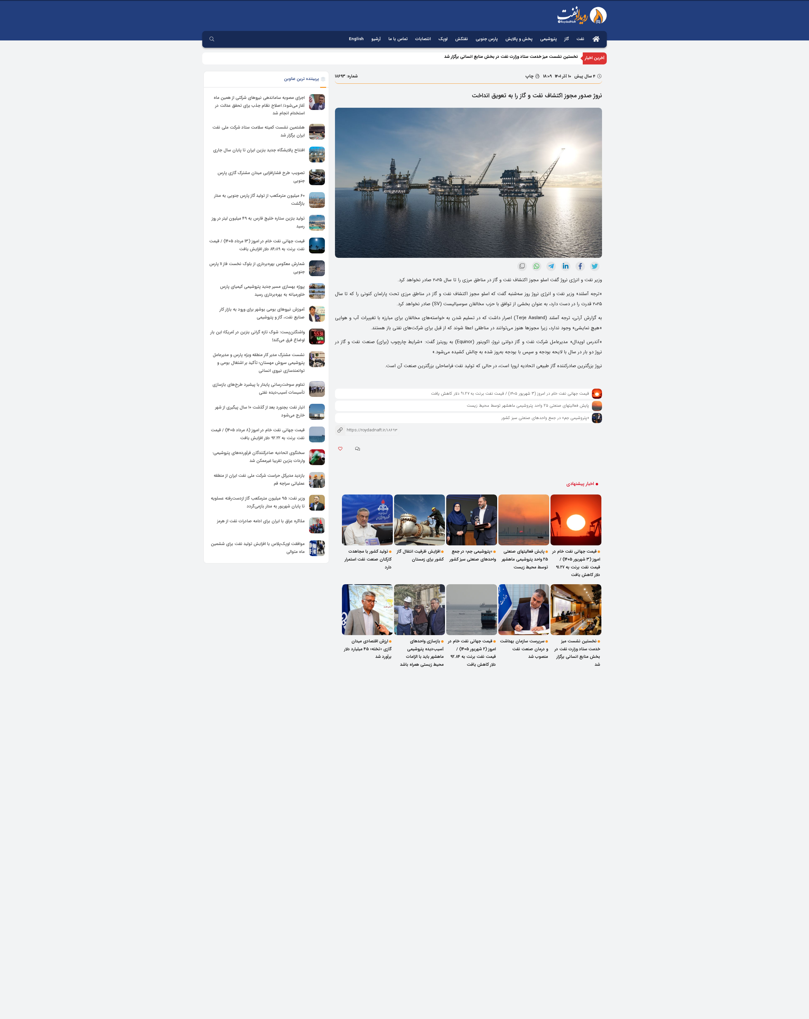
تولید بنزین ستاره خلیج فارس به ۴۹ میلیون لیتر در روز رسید (258, 222)
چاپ (530, 76)
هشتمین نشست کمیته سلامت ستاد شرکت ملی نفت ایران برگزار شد (258, 131)
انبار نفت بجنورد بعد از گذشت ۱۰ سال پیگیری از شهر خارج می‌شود (260, 411)
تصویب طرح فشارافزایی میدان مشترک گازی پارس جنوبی (261, 177)
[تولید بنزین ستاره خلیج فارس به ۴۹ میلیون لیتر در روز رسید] (317, 223)
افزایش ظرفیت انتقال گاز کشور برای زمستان (420, 555)
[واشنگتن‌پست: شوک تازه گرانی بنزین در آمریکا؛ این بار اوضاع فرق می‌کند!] (317, 336)
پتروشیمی (548, 39)
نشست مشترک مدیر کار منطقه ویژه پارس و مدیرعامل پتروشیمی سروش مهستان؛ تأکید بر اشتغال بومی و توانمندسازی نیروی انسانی (259, 363)
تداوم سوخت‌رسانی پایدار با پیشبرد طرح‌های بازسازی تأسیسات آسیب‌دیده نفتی (258, 388)
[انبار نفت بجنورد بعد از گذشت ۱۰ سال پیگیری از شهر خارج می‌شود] (317, 412)
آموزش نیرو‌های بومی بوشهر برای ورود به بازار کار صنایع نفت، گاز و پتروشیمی (262, 313)
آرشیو (376, 39)
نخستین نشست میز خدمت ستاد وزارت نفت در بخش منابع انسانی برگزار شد (511, 58)
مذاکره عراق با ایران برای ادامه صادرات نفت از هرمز (261, 521)
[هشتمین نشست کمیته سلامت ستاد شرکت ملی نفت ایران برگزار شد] (317, 132)
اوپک (442, 39)
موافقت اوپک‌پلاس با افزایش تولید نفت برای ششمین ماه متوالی (258, 548)
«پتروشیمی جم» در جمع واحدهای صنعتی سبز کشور (545, 418)
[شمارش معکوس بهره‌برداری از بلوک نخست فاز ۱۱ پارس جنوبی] (317, 268)
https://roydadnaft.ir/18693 (366, 430)
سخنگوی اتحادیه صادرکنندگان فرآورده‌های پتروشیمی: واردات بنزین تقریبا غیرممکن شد (258, 457)
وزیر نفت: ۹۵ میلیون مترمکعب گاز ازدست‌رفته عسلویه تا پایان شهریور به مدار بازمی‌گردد (258, 502)
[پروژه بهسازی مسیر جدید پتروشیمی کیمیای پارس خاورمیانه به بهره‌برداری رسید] (317, 291)
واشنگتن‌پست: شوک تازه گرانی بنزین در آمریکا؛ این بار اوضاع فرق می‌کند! (257, 336)
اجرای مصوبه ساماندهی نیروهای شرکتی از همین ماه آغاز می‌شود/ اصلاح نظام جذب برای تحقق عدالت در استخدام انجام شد (259, 105)
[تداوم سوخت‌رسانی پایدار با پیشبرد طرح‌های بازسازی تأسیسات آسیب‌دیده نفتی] (317, 389)
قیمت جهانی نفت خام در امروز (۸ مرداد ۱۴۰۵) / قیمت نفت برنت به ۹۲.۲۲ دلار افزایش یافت (258, 434)
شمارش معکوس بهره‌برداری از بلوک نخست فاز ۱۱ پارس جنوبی (257, 268)
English (356, 39)
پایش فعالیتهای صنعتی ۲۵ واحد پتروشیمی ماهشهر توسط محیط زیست (528, 405)
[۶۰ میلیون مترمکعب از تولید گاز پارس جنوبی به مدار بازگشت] (317, 200)
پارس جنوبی (487, 39)
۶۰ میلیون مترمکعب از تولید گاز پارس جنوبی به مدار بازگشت (259, 199)
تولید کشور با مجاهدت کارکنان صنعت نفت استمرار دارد (368, 559)
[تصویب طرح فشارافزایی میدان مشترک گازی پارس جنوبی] (317, 177)
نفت (580, 39)
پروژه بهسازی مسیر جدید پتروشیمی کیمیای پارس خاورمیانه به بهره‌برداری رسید (262, 290)
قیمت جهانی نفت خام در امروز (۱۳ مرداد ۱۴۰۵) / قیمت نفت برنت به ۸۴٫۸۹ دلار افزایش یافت (257, 245)
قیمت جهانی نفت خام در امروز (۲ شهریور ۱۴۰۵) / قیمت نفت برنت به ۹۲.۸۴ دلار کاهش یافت (472, 653)
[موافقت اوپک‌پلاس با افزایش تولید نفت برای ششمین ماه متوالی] (317, 548)
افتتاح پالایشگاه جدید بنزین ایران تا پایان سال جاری (259, 150)
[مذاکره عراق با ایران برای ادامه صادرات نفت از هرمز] (317, 525)
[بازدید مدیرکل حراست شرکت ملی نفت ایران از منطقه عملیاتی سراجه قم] (317, 480)
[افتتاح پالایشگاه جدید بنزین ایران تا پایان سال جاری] (317, 154)
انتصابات (423, 39)
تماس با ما (398, 39)
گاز (566, 39)
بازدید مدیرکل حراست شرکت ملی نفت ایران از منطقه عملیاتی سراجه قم (259, 479)
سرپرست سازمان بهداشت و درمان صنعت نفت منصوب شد (524, 649)
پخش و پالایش (518, 39)
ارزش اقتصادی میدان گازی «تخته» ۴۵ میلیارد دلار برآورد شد (368, 649)
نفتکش (461, 39)
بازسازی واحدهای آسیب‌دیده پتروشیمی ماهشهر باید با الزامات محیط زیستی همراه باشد (422, 653)
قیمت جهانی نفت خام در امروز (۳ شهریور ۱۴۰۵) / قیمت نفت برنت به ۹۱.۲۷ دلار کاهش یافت (510, 393)
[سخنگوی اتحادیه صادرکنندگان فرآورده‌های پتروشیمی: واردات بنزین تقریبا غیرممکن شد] (317, 457)
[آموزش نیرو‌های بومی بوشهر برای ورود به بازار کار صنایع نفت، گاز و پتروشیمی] (317, 314)
